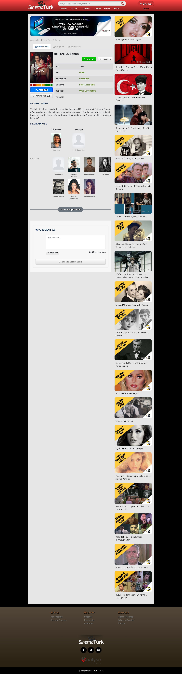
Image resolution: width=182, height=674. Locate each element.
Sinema (74, 9)
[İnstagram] (98, 650)
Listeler (97, 9)
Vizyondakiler (56, 617)
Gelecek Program (58, 620)
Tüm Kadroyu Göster (71, 209)
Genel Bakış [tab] (43, 46)
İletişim (107, 9)
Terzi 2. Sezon (54, 40)
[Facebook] (83, 650)
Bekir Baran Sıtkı (87, 84)
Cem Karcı (84, 78)
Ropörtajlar (89, 620)
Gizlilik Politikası (125, 617)
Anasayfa (63, 9)
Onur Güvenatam (87, 91)
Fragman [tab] (59, 46)
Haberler (88, 617)
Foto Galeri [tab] (75, 46)
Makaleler (88, 623)
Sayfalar (86, 9)
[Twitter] (91, 650)
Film (43, 40)
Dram (82, 72)
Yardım (116, 9)
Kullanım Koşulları (126, 620)
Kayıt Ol (146, 9)
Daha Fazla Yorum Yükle (70, 262)
